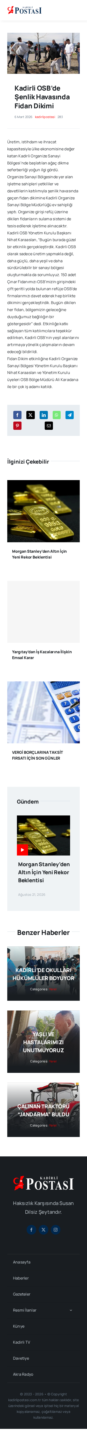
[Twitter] (30, 415)
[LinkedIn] (43, 415)
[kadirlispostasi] (24, 6)
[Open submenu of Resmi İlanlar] (71, 1310)
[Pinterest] (17, 425)
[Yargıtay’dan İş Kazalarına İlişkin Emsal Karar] (43, 612)
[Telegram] (69, 415)
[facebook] (31, 1230)
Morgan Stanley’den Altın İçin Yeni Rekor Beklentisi (44, 872)
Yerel (53, 989)
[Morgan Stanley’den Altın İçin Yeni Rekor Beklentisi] (43, 483)
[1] (43, 34)
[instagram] (55, 1230)
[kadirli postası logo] (43, 1177)
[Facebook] (17, 415)
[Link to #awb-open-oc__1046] (76, 10)
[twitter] (43, 1230)
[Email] (49, 425)
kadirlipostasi (45, 117)
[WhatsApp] (56, 415)
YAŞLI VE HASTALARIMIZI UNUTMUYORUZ (43, 1042)
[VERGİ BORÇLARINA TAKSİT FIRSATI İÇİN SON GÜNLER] (43, 684)
